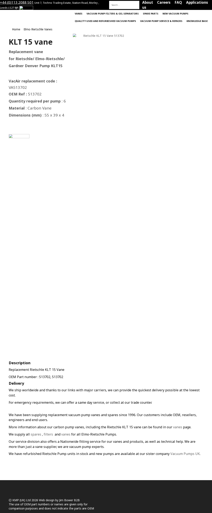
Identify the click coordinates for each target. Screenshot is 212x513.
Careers (163, 2)
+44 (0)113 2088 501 (17, 2)
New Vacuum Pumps (175, 13)
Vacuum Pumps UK (185, 453)
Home (114, 2)
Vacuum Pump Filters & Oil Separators (113, 13)
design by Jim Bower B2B (62, 500)
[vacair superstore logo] (21, 13)
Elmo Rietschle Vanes (38, 29)
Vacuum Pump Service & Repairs (161, 21)
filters (48, 434)
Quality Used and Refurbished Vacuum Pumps (105, 21)
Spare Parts (150, 13)
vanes (177, 427)
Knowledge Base (197, 21)
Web (42, 500)
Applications (197, 2)
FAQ (178, 2)
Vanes (78, 13)
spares (36, 434)
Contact (131, 2)
